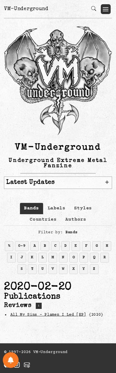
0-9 (21, 246)
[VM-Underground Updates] (11, 360)
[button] (106, 9)
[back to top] (104, 332)
